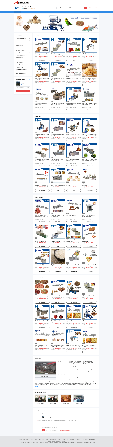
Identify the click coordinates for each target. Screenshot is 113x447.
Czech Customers (40, 403)
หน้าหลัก (17, 12)
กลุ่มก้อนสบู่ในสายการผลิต (20, 48)
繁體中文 (31, 439)
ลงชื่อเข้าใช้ (85, 2)
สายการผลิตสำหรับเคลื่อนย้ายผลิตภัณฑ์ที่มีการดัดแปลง (21, 70)
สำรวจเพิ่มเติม (39, 12)
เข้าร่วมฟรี (90, 2)
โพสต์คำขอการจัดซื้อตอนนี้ (64, 430)
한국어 (64, 439)
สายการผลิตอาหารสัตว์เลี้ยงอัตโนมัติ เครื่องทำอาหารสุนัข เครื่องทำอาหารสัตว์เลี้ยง (58, 297)
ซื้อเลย (74, 60)
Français (39, 439)
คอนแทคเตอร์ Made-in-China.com (64, 437)
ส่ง (43, 430)
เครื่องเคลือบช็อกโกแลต (20, 50)
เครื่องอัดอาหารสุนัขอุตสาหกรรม (88, 320)
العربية (68, 439)
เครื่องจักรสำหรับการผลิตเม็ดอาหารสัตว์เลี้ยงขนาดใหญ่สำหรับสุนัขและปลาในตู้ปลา (89, 135)
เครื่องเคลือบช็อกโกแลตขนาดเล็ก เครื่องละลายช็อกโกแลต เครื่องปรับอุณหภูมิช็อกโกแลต (73, 347)
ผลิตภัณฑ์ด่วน (73, 437)
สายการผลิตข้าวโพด (19, 52)
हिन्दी (75, 439)
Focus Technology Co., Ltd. (57, 441)
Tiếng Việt (86, 439)
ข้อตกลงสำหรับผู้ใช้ (46, 437)
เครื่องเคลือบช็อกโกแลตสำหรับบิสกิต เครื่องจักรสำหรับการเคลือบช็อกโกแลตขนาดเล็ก (58, 135)
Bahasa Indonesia (92, 439)
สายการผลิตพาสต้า (19, 45)
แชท (23, 84)
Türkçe (83, 439)
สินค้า (25, 12)
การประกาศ (39, 437)
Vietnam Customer (66, 403)
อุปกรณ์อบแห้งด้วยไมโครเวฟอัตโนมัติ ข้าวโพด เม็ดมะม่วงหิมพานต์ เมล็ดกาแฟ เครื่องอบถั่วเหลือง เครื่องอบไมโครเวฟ (73, 55)
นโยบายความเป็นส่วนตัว (54, 437)
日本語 (36, 439)
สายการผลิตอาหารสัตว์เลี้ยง (21, 38)
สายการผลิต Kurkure (19, 67)
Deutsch (47, 439)
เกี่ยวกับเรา (31, 12)
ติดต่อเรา (47, 12)
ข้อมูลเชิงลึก (78, 437)
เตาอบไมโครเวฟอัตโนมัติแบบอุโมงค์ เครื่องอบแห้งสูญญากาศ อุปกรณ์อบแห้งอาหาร (57, 241)
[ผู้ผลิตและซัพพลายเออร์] (21, 2)
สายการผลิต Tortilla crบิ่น (20, 64)
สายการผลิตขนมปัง (19, 57)
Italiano (55, 439)
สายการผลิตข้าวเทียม (20, 60)
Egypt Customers (79, 403)
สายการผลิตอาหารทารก (20, 62)
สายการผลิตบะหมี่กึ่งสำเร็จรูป (21, 55)
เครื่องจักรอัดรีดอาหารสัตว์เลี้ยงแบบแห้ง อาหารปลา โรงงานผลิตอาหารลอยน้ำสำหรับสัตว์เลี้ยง (73, 80)
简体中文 (27, 439)
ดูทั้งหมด (36, 386)
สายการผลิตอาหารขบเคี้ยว (21, 43)
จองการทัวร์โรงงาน (45, 379)
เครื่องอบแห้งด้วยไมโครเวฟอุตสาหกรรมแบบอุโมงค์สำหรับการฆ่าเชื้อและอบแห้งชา (89, 160)
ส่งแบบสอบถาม (42, 60)
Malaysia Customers (53, 403)
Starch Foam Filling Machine (21, 73)
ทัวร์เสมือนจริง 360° (45, 376)
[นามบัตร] (29, 79)
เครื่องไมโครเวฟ (19, 40)
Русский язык (60, 439)
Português (51, 439)
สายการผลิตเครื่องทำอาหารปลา (72, 215)
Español (43, 439)
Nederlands (72, 439)
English (24, 439)
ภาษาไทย (78, 439)
